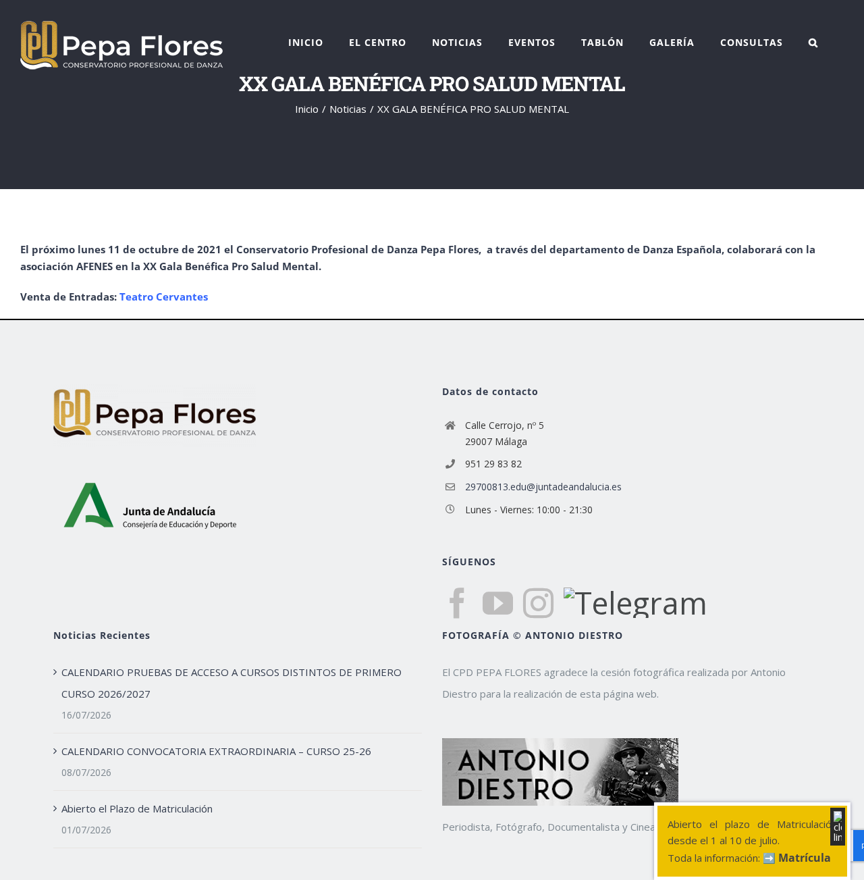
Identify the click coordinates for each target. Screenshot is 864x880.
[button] (813, 42)
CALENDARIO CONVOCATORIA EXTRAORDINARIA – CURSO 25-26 (216, 751)
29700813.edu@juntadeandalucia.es (543, 486)
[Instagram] (538, 603)
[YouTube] (498, 603)
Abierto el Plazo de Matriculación (137, 808)
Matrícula (804, 857)
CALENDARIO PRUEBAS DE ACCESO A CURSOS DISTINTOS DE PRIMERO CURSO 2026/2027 (231, 682)
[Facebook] (457, 603)
